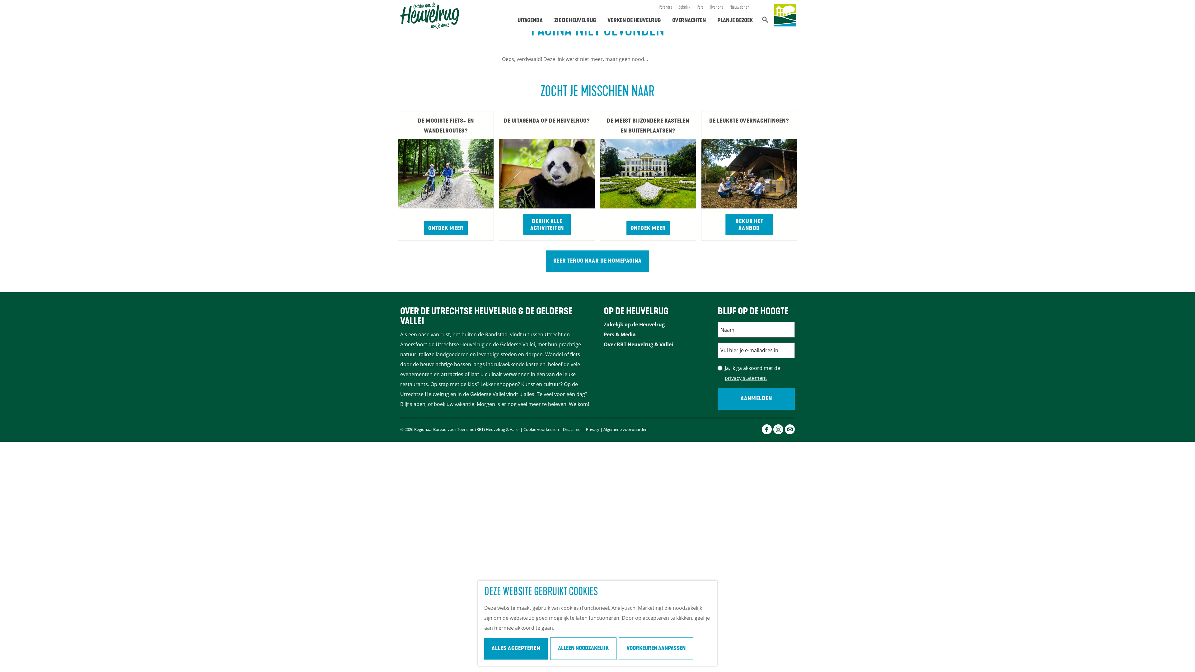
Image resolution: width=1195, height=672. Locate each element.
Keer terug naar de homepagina (597, 261)
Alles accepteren (516, 648)
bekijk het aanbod (749, 225)
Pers (700, 7)
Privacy (592, 429)
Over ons (716, 7)
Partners (665, 7)
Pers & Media (620, 334)
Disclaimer (572, 429)
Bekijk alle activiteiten (547, 225)
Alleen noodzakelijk (583, 648)
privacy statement (746, 378)
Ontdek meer (446, 228)
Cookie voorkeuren (541, 429)
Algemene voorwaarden (625, 429)
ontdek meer (648, 228)
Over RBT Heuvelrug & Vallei (638, 344)
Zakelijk (684, 7)
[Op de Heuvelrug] (785, 16)
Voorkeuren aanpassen (656, 648)
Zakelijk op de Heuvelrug (634, 324)
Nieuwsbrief (739, 7)
